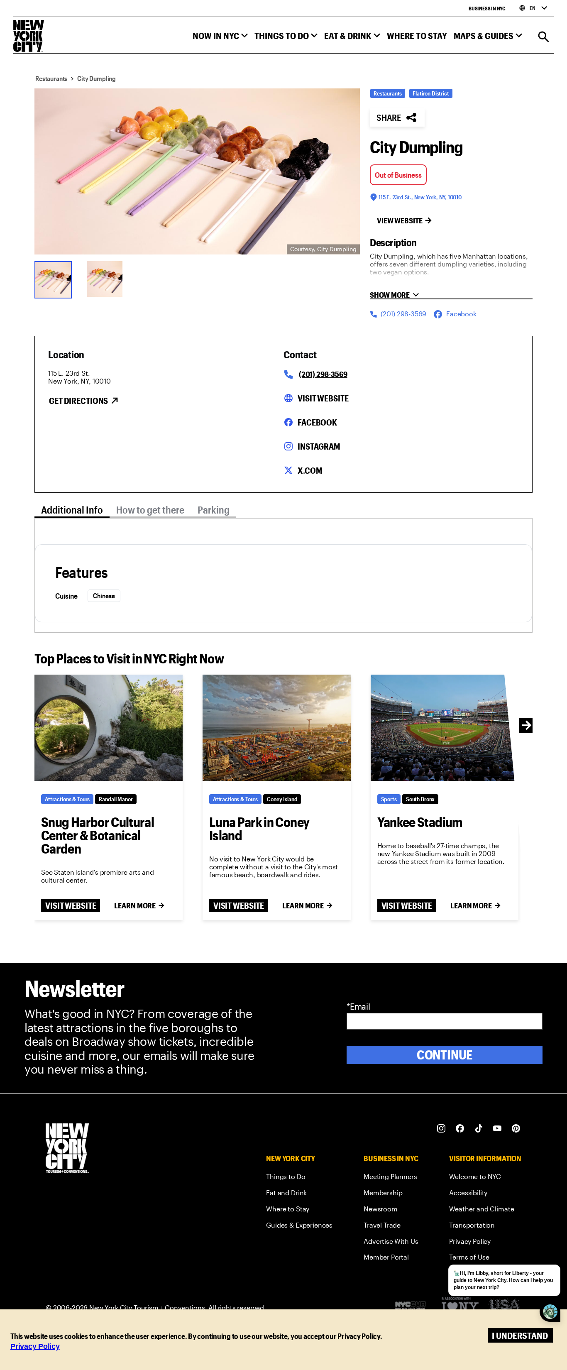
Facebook (317, 422)
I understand (520, 1335)
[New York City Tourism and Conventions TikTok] (479, 1128)
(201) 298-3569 (323, 374)
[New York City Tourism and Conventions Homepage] (67, 1148)
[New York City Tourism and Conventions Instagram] (441, 1128)
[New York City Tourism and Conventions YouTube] (497, 1128)
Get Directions (78, 401)
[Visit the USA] (504, 1308)
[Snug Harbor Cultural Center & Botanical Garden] (108, 728)
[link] (299, 1178)
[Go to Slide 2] (107, 279)
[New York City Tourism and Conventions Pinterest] (516, 1128)
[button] (220, 37)
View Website (400, 220)
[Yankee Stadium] (445, 728)
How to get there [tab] (150, 510)
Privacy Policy (35, 1346)
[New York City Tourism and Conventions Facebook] (460, 1128)
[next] (526, 725)
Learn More (135, 905)
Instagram (319, 446)
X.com (310, 470)
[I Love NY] (460, 1308)
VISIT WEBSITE (70, 905)
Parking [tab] (214, 510)
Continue (445, 1054)
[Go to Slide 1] (55, 279)
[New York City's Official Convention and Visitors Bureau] (413, 1308)
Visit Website (323, 398)
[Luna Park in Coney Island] (277, 728)
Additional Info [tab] (72, 510)
